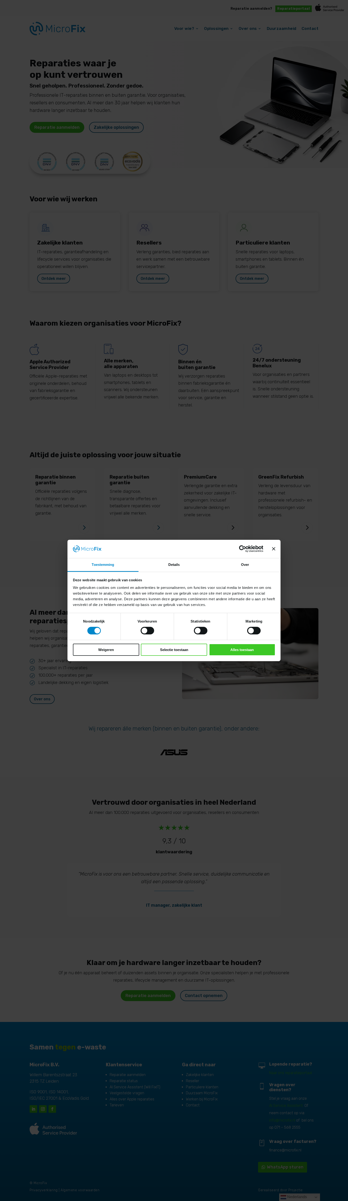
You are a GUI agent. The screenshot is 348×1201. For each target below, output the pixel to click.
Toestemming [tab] (103, 565)
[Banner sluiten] (273, 548)
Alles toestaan (242, 650)
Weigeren (106, 650)
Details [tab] (174, 565)
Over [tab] (245, 565)
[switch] (147, 630)
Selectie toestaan (174, 650)
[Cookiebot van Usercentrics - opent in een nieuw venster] (242, 548)
